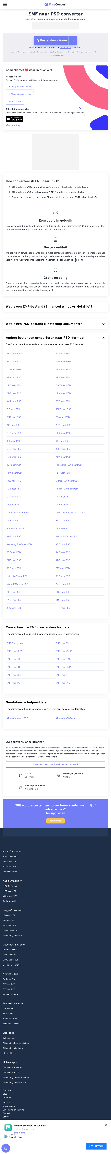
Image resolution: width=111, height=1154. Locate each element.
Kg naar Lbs (8, 1014)
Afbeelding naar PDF (17, 718)
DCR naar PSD (14, 520)
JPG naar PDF (9, 915)
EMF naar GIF (13, 659)
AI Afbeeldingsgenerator (20, 94)
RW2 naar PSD (14, 536)
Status (6, 1117)
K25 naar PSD (14, 488)
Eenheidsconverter (11, 1024)
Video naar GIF (9, 861)
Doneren (7, 1097)
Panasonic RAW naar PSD (69, 465)
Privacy (6, 1103)
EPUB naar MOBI (10, 960)
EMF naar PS (62, 643)
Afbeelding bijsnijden (13, 1048)
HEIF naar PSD (63, 433)
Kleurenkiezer (9, 1053)
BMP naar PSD (63, 600)
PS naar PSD (13, 361)
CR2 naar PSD (63, 528)
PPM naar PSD (14, 377)
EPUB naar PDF (10, 955)
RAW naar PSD (63, 520)
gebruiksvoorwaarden (55, 55)
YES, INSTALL (96, 1146)
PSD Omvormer (15, 353)
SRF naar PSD (14, 568)
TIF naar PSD (13, 409)
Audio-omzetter (10, 901)
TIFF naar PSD (63, 608)
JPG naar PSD (14, 608)
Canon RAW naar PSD (18, 512)
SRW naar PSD (63, 544)
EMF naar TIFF (63, 675)
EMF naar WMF (14, 683)
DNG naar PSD (14, 560)
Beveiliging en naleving (13, 1110)
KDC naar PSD (63, 560)
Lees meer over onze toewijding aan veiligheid (55, 764)
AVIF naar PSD (14, 401)
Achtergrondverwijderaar (20, 86)
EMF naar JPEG (15, 651)
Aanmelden (65, 47)
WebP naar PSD (64, 584)
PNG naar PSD (14, 600)
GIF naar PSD (13, 592)
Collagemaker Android (13, 1067)
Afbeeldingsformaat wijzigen (16, 1043)
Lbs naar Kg (8, 1008)
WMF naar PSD (63, 361)
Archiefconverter (10, 994)
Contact (6, 1113)
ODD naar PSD (63, 592)
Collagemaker (9, 1038)
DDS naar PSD (14, 393)
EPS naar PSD (63, 369)
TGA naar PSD (63, 417)
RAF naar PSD (63, 552)
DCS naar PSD (63, 496)
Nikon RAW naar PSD (17, 584)
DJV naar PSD (14, 369)
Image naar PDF (10, 930)
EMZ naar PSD (14, 417)
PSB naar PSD (14, 457)
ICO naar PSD (63, 441)
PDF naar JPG (9, 920)
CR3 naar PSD (63, 504)
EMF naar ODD (63, 659)
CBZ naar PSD (14, 433)
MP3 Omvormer (10, 886)
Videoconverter (10, 872)
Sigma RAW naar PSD (67, 481)
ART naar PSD (63, 377)
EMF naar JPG (14, 675)
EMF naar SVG (63, 683)
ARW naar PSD (63, 457)
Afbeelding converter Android (16, 1077)
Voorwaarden (9, 1106)
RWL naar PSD (14, 481)
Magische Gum (15, 101)
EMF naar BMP (63, 667)
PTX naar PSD (63, 568)
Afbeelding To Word (66, 718)
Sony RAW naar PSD (17, 528)
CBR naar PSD (14, 449)
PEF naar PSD (14, 552)
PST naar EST (9, 984)
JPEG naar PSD (63, 409)
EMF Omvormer (15, 643)
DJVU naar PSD (64, 425)
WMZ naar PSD (63, 385)
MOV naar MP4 (9, 867)
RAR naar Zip (9, 979)
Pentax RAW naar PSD (67, 536)
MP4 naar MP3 (9, 891)
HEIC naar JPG (9, 925)
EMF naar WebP (64, 651)
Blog (5, 1094)
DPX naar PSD (14, 385)
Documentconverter (12, 965)
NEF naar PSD (63, 473)
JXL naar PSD (14, 441)
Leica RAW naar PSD (17, 576)
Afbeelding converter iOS (14, 1082)
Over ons (7, 1090)
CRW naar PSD (14, 496)
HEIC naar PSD (63, 393)
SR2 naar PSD (63, 576)
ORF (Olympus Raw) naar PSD (71, 512)
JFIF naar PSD (63, 449)
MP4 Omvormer (10, 856)
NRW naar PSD (14, 473)
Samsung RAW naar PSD (19, 544)
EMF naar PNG (14, 667)
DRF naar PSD (14, 504)
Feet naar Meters (10, 1019)
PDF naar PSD (63, 353)
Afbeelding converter (12, 935)
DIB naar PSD (14, 425)
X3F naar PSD (14, 465)
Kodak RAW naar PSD (67, 488)
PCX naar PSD (63, 401)
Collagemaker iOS (11, 1072)
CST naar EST (9, 989)
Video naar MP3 (10, 896)
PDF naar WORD (10, 950)
